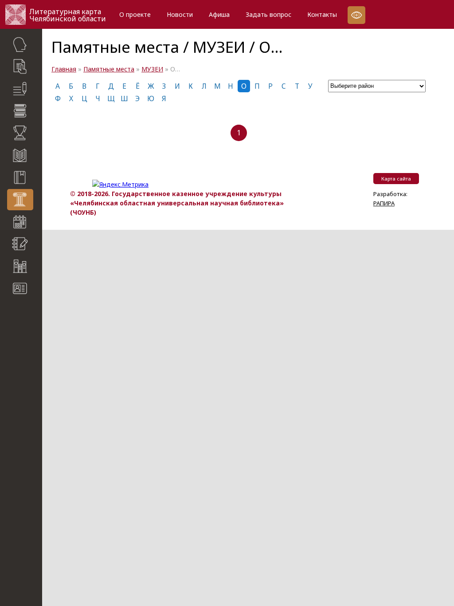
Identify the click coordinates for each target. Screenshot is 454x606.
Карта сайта (26, 313)
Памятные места (108, 69)
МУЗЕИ (152, 69)
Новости (180, 14)
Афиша (219, 14)
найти (35, 330)
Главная (63, 69)
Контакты (322, 14)
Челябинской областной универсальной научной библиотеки (25, 374)
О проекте (135, 14)
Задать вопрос (268, 14)
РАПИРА (14, 414)
